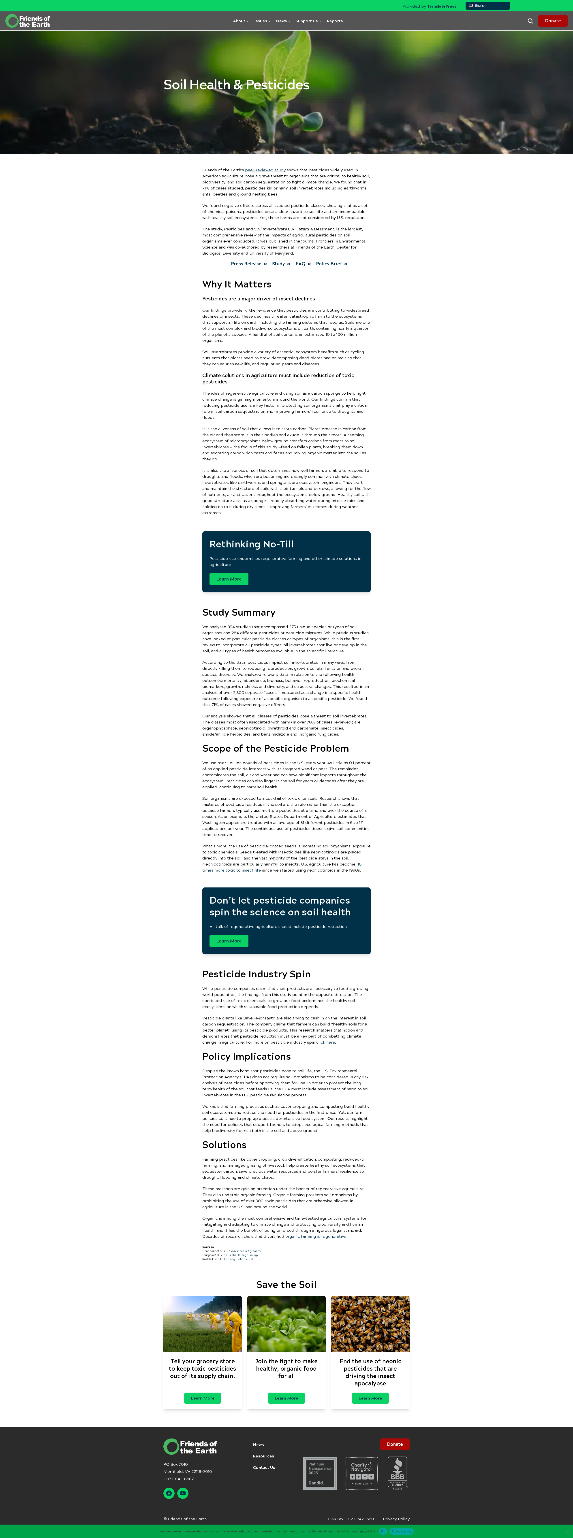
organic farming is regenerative (315, 1236)
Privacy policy (401, 1531)
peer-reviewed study (265, 170)
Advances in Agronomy (246, 1251)
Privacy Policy (396, 1519)
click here (325, 1042)
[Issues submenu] (269, 21)
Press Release (246, 264)
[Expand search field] (530, 21)
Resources (263, 1456)
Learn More (229, 579)
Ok (383, 1531)
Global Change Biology (243, 1255)
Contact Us (264, 1467)
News (258, 1444)
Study (278, 264)
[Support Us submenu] (320, 21)
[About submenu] (247, 21)
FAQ (300, 264)
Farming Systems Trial (238, 1259)
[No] (567, 1531)
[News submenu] (289, 21)
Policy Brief (329, 264)
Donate (553, 21)
